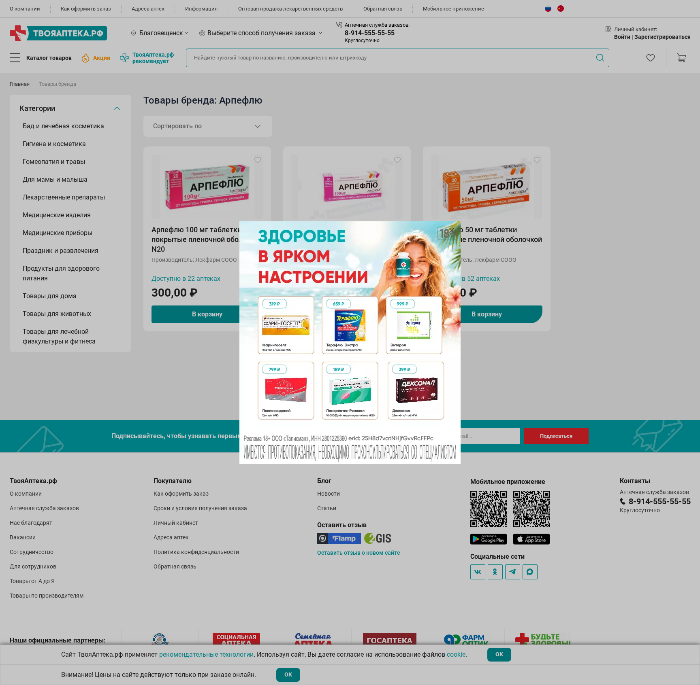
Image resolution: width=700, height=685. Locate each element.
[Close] (452, 230)
